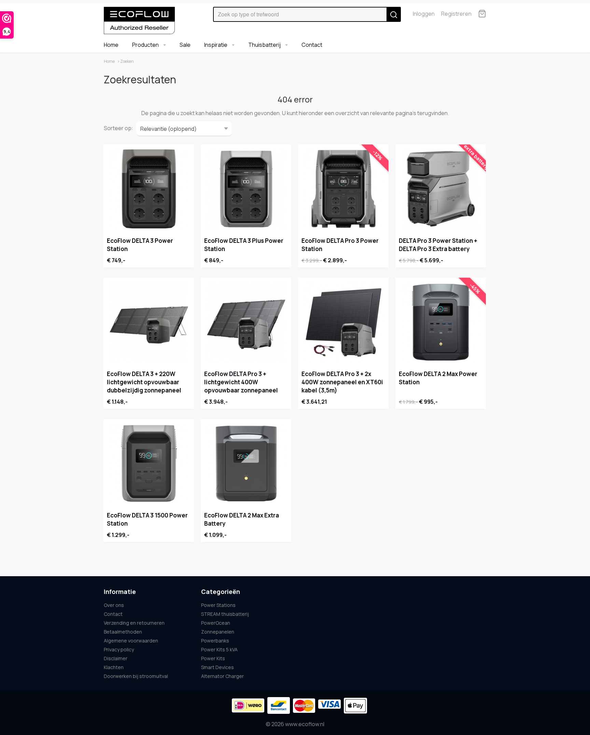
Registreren (456, 13)
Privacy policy (119, 649)
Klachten (114, 667)
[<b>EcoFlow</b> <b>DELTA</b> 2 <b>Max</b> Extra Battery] (246, 463)
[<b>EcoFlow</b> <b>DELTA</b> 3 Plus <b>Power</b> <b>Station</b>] (246, 188)
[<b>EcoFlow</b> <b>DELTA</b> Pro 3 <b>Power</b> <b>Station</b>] (343, 188)
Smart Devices (217, 667)
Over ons (114, 605)
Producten (146, 44)
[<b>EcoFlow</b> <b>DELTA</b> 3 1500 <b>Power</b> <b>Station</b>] (148, 463)
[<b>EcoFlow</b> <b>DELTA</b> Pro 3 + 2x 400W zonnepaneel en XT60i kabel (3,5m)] (343, 322)
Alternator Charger (222, 676)
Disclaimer (115, 658)
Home (111, 44)
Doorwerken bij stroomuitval (136, 676)
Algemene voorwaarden (131, 640)
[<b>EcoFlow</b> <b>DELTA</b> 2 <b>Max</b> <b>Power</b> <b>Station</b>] (440, 322)
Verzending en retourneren (134, 623)
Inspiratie (216, 44)
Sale (185, 44)
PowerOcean (215, 623)
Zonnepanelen (217, 631)
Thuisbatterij (265, 44)
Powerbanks (215, 640)
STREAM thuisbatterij (225, 614)
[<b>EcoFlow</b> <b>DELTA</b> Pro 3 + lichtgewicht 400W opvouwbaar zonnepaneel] (246, 322)
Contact (311, 44)
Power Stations (218, 605)
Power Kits (213, 658)
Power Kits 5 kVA (219, 649)
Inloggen (424, 13)
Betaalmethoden (123, 631)
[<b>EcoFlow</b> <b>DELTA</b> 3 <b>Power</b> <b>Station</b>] (148, 188)
